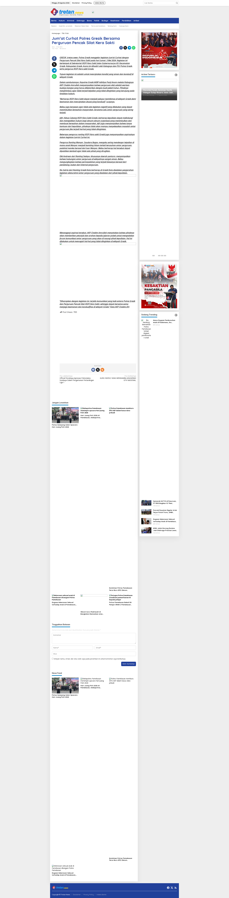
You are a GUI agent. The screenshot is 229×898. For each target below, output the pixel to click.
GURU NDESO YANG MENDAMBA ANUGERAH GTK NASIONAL (118, 378)
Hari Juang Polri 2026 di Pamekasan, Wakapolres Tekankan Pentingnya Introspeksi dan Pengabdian (94, 416)
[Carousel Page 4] (162, 255)
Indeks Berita (101, 894)
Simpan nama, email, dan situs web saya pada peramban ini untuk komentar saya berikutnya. (90, 659)
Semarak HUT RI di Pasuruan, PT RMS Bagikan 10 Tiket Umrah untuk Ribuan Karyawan (164, 502)
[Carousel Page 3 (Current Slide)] (159, 255)
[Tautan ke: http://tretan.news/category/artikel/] (176, 74)
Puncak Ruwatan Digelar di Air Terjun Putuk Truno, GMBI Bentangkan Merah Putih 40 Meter (165, 511)
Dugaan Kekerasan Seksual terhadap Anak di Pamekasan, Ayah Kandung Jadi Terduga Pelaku (64, 603)
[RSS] (102, 370)
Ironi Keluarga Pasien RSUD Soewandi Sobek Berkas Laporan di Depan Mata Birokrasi (158, 91)
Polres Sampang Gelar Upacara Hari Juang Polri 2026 (64, 426)
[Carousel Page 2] (156, 255)
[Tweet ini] (125, 48)
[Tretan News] (67, 12)
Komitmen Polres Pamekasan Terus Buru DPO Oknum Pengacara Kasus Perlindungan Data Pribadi (121, 589)
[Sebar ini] (121, 48)
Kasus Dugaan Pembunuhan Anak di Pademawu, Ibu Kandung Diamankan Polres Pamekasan (164, 321)
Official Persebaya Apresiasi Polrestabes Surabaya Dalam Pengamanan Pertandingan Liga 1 (77, 379)
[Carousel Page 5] (165, 255)
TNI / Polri (55, 48)
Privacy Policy (88, 894)
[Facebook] (93, 370)
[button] (177, 3)
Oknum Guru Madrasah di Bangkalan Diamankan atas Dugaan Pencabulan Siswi (92, 613)
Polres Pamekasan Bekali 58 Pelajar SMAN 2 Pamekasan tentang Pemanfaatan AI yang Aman (121, 603)
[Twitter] (98, 370)
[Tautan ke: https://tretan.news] (176, 315)
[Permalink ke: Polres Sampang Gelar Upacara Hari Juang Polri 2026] (65, 415)
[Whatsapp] (133, 48)
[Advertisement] (98, 336)
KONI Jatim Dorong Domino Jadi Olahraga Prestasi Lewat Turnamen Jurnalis (165, 529)
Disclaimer (77, 894)
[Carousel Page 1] (153, 255)
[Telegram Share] (129, 48)
